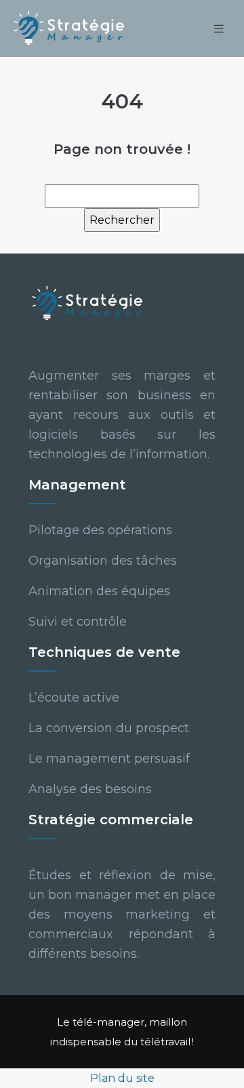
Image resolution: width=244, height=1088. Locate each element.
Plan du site (122, 1078)
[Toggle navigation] (219, 29)
